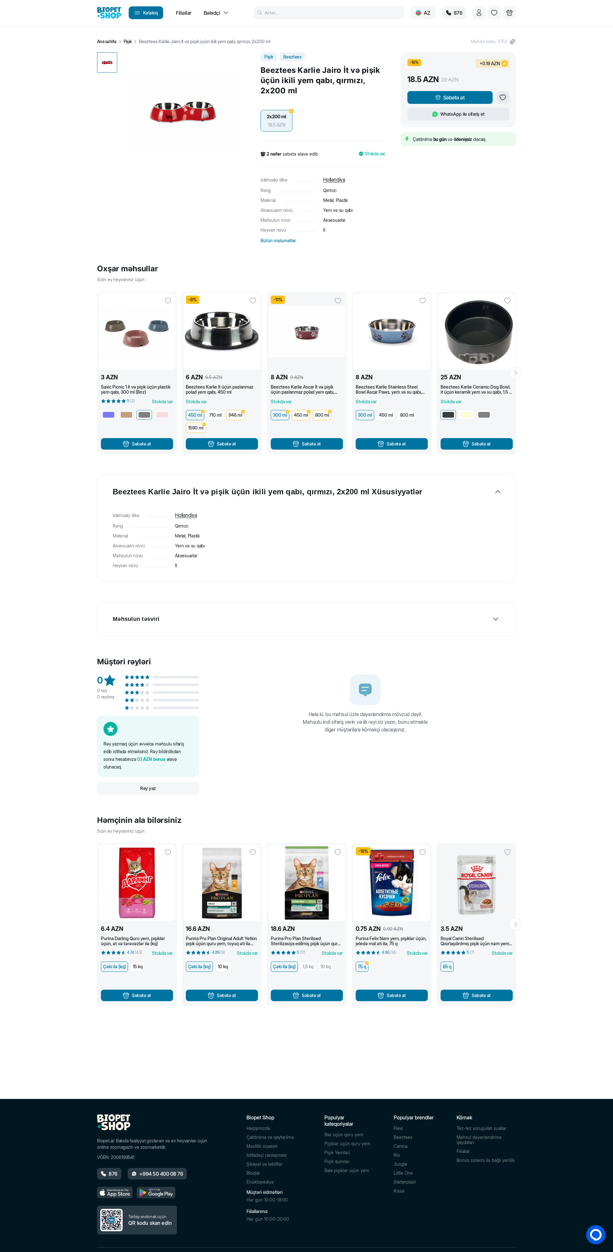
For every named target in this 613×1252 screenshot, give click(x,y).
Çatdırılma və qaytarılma (270, 1137)
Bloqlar (253, 1173)
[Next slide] (515, 373)
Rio (397, 1155)
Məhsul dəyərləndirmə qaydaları (479, 1140)
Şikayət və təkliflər (264, 1164)
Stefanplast (405, 1182)
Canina (400, 1146)
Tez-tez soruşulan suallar (481, 1128)
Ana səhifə (107, 41)
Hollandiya (334, 179)
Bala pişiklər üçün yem (346, 1170)
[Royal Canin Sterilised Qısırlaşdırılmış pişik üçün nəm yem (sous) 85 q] (476, 883)
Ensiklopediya (260, 1182)
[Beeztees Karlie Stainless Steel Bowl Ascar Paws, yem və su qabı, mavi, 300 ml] (391, 331)
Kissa (399, 1191)
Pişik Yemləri (337, 1152)
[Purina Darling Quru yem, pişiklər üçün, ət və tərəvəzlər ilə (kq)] (137, 883)
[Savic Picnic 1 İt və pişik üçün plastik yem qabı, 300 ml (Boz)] (137, 331)
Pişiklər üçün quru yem (347, 1143)
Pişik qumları (337, 1161)
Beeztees (403, 1137)
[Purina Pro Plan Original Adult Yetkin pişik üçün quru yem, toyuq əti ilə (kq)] (222, 883)
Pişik (128, 41)
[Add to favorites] (502, 97)
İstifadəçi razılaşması (266, 1155)
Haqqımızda (258, 1128)
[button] (493, 41)
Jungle (400, 1164)
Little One (403, 1173)
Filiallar (463, 1151)
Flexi (398, 1128)
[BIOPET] (109, 13)
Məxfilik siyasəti (261, 1146)
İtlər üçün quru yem (343, 1134)
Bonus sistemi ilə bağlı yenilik (486, 1160)
